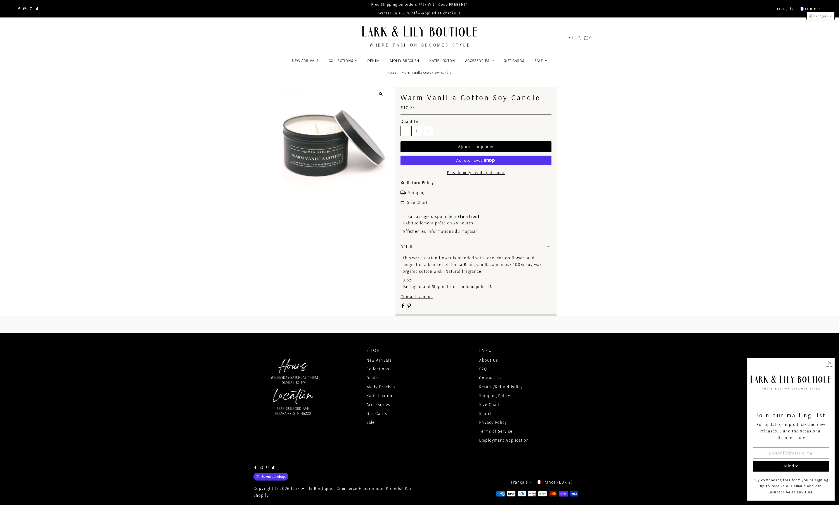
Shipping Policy (494, 395)
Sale (539, 60)
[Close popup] (829, 363)
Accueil (393, 72)
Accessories (478, 60)
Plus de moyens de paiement (476, 172)
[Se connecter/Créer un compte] (579, 38)
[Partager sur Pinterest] (409, 306)
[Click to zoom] (381, 94)
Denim (373, 60)
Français (785, 8)
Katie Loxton (442, 60)
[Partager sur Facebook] (403, 306)
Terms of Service (495, 431)
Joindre (790, 466)
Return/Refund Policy (501, 386)
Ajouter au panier (476, 146)
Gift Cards (514, 60)
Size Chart (417, 202)
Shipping (417, 192)
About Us (488, 360)
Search (486, 413)
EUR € (810, 8)
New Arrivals (305, 60)
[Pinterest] (31, 8)
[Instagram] (25, 8)
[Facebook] (19, 8)
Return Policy (420, 182)
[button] (820, 16)
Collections (341, 60)
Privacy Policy (493, 422)
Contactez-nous (416, 297)
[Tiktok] (37, 8)
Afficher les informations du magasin (440, 231)
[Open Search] (571, 38)
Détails (407, 246)
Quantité (409, 121)
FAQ (483, 368)
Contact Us (490, 377)
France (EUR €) (557, 482)
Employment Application (504, 440)
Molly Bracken (405, 60)
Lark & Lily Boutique (311, 488)
